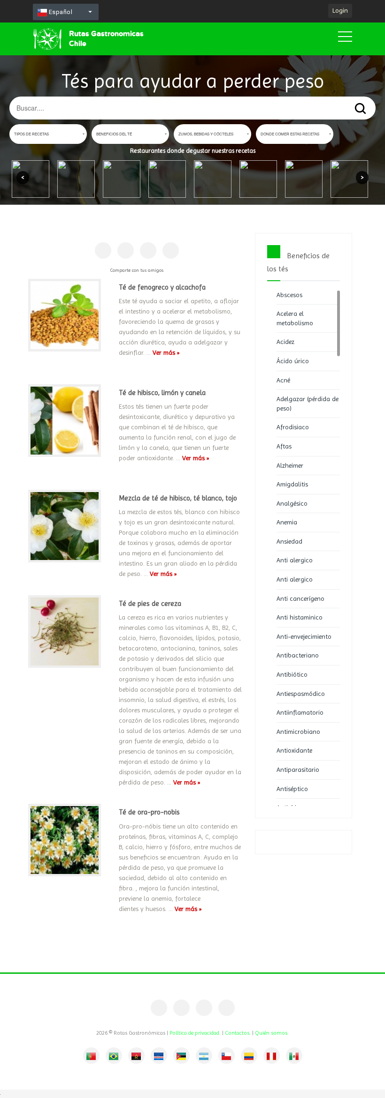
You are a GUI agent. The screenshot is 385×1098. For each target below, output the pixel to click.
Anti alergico (295, 560)
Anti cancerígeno (300, 598)
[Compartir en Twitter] (148, 250)
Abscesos (289, 295)
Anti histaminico (300, 617)
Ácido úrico (293, 361)
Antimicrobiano (298, 731)
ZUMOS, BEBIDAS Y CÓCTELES (205, 133)
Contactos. (238, 1033)
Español (59, 11)
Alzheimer (290, 465)
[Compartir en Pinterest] (125, 250)
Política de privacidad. (195, 1033)
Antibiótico (292, 674)
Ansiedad (289, 541)
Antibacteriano (298, 655)
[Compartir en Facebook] (103, 250)
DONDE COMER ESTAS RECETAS (290, 133)
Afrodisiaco (293, 427)
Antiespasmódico (301, 693)
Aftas (284, 446)
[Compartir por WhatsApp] (170, 250)
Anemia (287, 522)
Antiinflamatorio (300, 712)
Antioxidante (294, 750)
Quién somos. (272, 1033)
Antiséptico (292, 788)
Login (340, 10)
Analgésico (292, 503)
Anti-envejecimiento (304, 636)
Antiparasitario (298, 769)
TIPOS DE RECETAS (31, 133)
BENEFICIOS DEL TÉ (114, 133)
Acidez (285, 341)
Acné (283, 380)
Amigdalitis (292, 484)
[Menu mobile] (345, 38)
